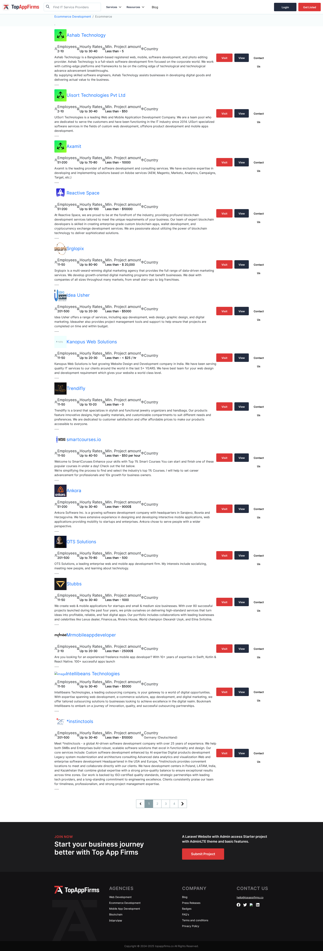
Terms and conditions (195, 920)
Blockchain (115, 914)
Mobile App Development (124, 908)
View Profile (241, 59)
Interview (115, 920)
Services (111, 7)
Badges (186, 908)
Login (285, 7)
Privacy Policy (190, 926)
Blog (155, 7)
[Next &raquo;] (182, 804)
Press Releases (191, 902)
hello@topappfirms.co (250, 897)
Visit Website (224, 59)
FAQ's (185, 914)
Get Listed (309, 7)
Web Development (120, 897)
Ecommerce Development (72, 16)
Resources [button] (133, 7)
